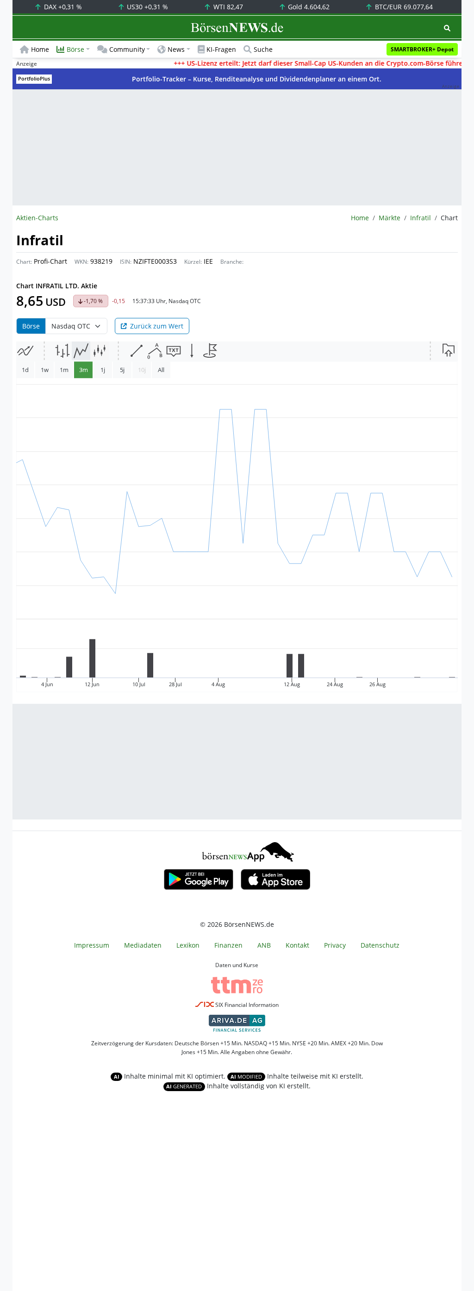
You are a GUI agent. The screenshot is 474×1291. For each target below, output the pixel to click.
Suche (263, 49)
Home (40, 49)
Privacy (335, 945)
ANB (264, 945)
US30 (146, 6)
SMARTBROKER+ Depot (422, 49)
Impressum (91, 945)
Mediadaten (143, 945)
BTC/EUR (403, 6)
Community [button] (127, 49)
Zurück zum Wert (156, 326)
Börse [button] (75, 49)
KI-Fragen (221, 49)
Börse (31, 326)
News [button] (176, 49)
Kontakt (297, 945)
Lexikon (188, 945)
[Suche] (447, 28)
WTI (227, 6)
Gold (308, 6)
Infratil (420, 217)
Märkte (389, 217)
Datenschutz (380, 945)
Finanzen (228, 945)
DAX (62, 6)
